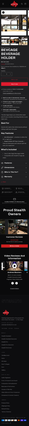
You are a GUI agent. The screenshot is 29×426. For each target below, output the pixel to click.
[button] (3, 4)
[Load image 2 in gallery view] (14, 41)
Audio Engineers (6, 377)
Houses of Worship (7, 389)
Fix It (3, 367)
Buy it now (14, 84)
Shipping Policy (6, 406)
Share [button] (4, 181)
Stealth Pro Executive (8, 344)
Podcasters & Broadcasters (9, 383)
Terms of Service (6, 411)
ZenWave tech (5, 355)
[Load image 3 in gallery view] (23, 41)
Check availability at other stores (12, 93)
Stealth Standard (6, 336)
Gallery (3, 370)
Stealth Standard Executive (9, 339)
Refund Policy (5, 408)
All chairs (4, 361)
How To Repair (6, 364)
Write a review (14, 246)
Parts (3, 358)
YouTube (10, 328)
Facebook (16, 328)
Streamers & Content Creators (10, 395)
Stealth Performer (7, 347)
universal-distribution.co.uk (9, 324)
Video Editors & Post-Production (11, 392)
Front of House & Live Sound (9, 380)
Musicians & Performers (8, 386)
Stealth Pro (5, 342)
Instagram (4, 328)
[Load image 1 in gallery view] (6, 41)
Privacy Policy (5, 403)
